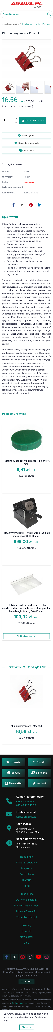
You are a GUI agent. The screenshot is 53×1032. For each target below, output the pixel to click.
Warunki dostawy (26, 862)
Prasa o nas (26, 893)
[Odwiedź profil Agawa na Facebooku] (6, 957)
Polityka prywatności (26, 905)
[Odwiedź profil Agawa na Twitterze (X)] (14, 957)
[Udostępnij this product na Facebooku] (13, 205)
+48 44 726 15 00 (26, 805)
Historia (26, 880)
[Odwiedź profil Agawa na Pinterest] (22, 957)
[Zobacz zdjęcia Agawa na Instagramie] (46, 957)
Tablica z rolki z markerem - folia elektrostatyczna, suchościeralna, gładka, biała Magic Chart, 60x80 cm (26, 608)
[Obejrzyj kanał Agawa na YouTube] (38, 957)
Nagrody (26, 868)
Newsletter (16, 783)
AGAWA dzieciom (26, 899)
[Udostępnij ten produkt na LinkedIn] (39, 205)
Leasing (26, 925)
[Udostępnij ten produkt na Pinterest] (31, 205)
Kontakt (41, 783)
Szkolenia (41, 772)
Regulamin (26, 856)
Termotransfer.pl (26, 917)
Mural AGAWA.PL (26, 911)
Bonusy (15, 772)
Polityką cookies (19, 1003)
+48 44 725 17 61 (25, 801)
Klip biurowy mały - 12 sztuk (26, 726)
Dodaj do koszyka (34, 120)
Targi (27, 885)
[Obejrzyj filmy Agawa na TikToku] (30, 957)
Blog (26, 942)
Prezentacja (26, 874)
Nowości (16, 762)
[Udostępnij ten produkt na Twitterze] (22, 205)
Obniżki (41, 762)
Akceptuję (27, 1027)
